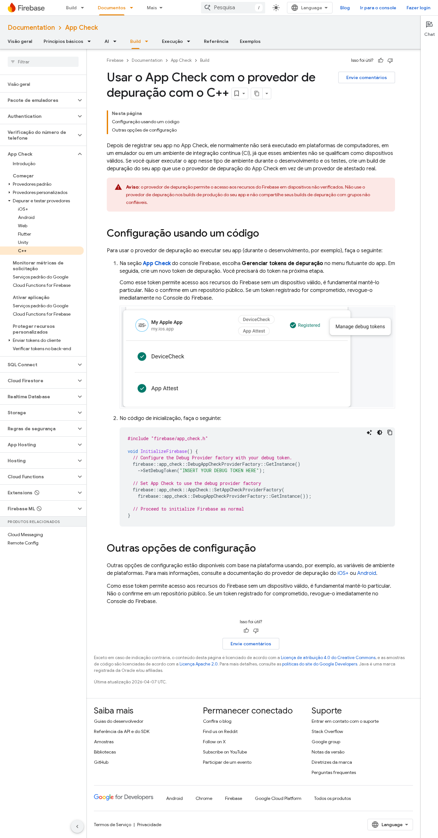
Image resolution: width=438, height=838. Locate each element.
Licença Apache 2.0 (199, 664)
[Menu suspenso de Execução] (190, 41)
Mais (152, 8)
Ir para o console (378, 8)
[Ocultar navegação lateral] (77, 826)
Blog (345, 8)
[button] (38, 100)
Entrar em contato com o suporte (345, 721)
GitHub (101, 762)
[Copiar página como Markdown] (257, 93)
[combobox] (233, 7)
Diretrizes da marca (332, 762)
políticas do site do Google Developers (319, 664)
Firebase (115, 60)
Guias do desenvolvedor (118, 721)
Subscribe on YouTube (225, 752)
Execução (172, 41)
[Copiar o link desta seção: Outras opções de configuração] (262, 549)
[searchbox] (43, 62)
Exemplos (250, 41)
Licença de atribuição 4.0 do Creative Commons (328, 657)
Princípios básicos (63, 41)
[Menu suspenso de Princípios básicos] (91, 41)
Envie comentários (366, 77)
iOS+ (343, 573)
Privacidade (149, 824)
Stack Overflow (327, 731)
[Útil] (380, 60)
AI (107, 41)
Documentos (112, 8)
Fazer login (418, 8)
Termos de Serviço (112, 824)
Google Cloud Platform (278, 798)
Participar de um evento (227, 762)
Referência (216, 41)
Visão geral (20, 41)
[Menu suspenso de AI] (116, 41)
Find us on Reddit (220, 731)
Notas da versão (328, 752)
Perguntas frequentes (334, 772)
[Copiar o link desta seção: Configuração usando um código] (265, 234)
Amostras (104, 742)
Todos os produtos (332, 798)
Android (366, 573)
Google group (326, 742)
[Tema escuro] (380, 432)
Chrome (204, 798)
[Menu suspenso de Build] (84, 7)
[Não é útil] (390, 60)
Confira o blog (217, 721)
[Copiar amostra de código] (390, 432)
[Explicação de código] (369, 432)
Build (71, 8)
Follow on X (214, 742)
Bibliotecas (105, 752)
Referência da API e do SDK (121, 731)
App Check (81, 28)
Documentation (31, 28)
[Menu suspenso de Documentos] (133, 7)
